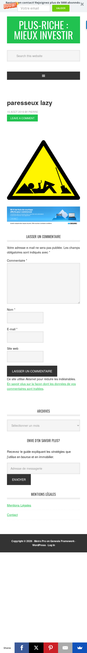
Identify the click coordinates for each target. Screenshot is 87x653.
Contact (12, 514)
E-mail (12, 329)
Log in (51, 545)
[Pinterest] (51, 647)
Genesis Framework (62, 541)
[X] (36, 647)
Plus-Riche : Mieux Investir (43, 29)
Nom (11, 309)
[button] (43, 6)
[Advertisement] (47, 132)
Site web (12, 348)
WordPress (39, 545)
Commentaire (17, 260)
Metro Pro (40, 541)
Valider (60, 8)
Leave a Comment (22, 118)
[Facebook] (22, 647)
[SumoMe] (79, 647)
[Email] (65, 647)
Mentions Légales (19, 505)
